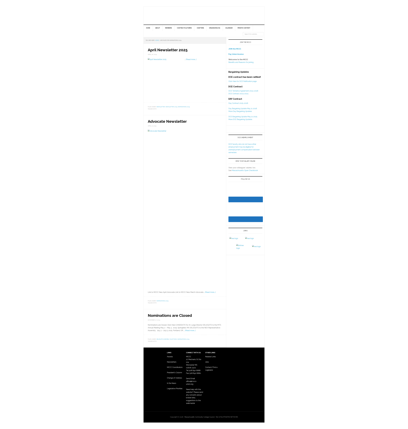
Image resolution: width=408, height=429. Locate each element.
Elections (173, 339)
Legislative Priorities (174, 389)
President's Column (174, 373)
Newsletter (161, 107)
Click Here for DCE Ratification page (242, 81)
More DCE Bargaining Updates (240, 119)
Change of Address (174, 378)
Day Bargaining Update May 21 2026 (242, 109)
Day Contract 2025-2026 (238, 103)
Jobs (207, 362)
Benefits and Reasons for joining (241, 62)
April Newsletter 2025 (168, 50)
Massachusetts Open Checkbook (245, 170)
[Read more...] (191, 59)
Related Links (210, 357)
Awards (170, 357)
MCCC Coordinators (175, 367)
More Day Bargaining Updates (240, 111)
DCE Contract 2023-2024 (238, 94)
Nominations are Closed (170, 315)
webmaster (190, 403)
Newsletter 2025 (171, 107)
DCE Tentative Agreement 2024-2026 (243, 91)
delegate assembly (163, 339)
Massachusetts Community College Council (204, 15)
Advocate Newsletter (167, 121)
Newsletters (171, 362)
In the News (171, 383)
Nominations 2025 (184, 107)
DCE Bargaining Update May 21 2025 (242, 117)
